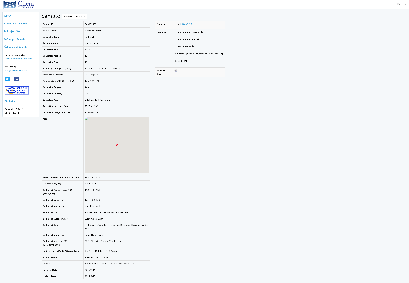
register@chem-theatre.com (18, 58)
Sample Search (16, 39)
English (401, 4)
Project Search (15, 31)
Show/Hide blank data (74, 16)
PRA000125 (186, 24)
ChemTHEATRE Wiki (15, 23)
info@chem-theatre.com (16, 70)
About (7, 15)
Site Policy (10, 101)
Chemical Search (17, 47)
